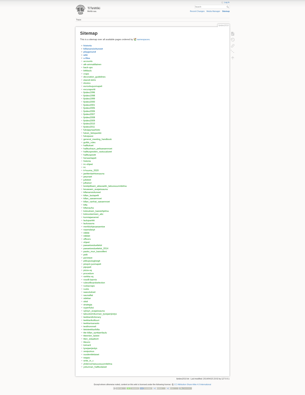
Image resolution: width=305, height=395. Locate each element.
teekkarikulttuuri (91, 320)
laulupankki (89, 220)
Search (228, 7)
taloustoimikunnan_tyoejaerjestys (100, 314)
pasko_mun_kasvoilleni (95, 251)
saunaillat (88, 295)
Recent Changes (197, 11)
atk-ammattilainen (92, 64)
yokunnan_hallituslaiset (95, 367)
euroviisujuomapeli (92, 86)
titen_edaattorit (90, 339)
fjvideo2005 (89, 108)
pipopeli (87, 267)
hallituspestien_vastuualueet (97, 151)
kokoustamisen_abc (93, 214)
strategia (87, 304)
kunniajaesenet (91, 217)
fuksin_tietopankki (92, 133)
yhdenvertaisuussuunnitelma (97, 364)
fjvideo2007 (89, 114)
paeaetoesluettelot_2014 (95, 248)
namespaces (143, 39)
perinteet (87, 257)
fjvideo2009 (89, 120)
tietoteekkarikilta (91, 329)
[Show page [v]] (232, 34)
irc (84, 167)
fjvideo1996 (89, 92)
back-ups (88, 67)
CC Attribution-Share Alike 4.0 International (192, 384)
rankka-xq (88, 276)
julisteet (87, 179)
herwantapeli (89, 158)
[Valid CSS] (172, 388)
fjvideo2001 (89, 105)
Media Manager (213, 11)
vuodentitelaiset (91, 354)
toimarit (87, 345)
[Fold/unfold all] (232, 52)
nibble (86, 232)
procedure (88, 273)
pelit (85, 254)
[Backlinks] (232, 46)
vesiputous (88, 351)
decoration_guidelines (94, 76)
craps (86, 73)
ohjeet (86, 242)
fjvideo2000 (89, 101)
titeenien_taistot (91, 335)
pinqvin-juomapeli (92, 264)
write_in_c (88, 360)
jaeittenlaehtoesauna (93, 173)
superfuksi (88, 307)
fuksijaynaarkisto (91, 129)
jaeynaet (87, 176)
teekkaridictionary (92, 317)
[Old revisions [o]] (232, 40)
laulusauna (88, 223)
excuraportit (89, 89)
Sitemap (226, 11)
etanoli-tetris (89, 80)
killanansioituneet (92, 192)
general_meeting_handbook (97, 139)
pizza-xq (87, 270)
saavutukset (89, 292)
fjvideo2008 (89, 117)
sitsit (85, 301)
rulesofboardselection (94, 282)
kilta (85, 204)
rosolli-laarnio (90, 279)
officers (87, 239)
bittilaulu (87, 70)
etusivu (87, 83)
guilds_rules (89, 142)
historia (87, 161)
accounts (87, 61)
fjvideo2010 (89, 123)
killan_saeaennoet (92, 198)
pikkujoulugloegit (91, 261)
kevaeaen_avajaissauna (95, 189)
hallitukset (88, 145)
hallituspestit (89, 154)
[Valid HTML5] (159, 388)
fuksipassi (88, 136)
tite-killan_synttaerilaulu (95, 332)
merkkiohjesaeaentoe (94, 226)
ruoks (86, 289)
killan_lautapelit (91, 195)
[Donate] (132, 388)
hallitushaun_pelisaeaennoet (97, 148)
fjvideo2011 (89, 126)
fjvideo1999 (89, 98)
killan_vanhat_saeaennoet (96, 201)
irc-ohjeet (88, 164)
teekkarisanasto (91, 323)
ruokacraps (89, 286)
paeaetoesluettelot (92, 245)
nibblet (86, 236)
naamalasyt (89, 229)
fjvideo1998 (89, 95)
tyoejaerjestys (90, 348)
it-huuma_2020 (91, 170)
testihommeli (89, 326)
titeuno (86, 342)
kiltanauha (88, 207)
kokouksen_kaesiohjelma (96, 211)
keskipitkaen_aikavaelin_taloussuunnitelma (105, 186)
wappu (86, 357)
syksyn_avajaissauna (94, 311)
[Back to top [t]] (232, 58)
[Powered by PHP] (146, 388)
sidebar (87, 298)
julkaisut (87, 182)
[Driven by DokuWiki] (185, 388)
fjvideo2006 (89, 111)
